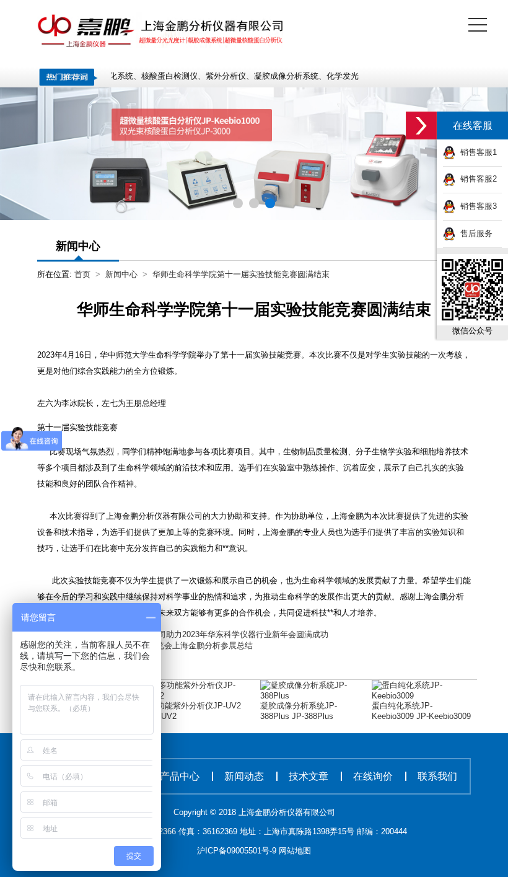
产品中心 (179, 776)
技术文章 (308, 776)
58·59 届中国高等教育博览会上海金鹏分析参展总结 (161, 645)
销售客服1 (476, 152)
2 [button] (253, 202)
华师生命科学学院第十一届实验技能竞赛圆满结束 (241, 274)
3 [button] (269, 202)
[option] (254, 153)
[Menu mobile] (477, 27)
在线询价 (373, 776)
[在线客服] (421, 125)
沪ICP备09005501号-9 (238, 850)
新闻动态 (244, 776)
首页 (82, 274)
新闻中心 (121, 274)
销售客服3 (476, 206)
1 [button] (237, 202)
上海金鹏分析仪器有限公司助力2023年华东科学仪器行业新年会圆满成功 (198, 634)
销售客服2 (476, 178)
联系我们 (437, 776)
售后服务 (474, 233)
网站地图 (295, 850)
